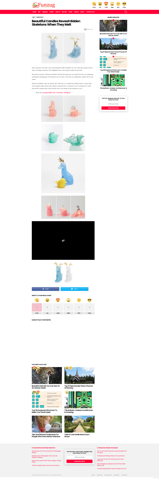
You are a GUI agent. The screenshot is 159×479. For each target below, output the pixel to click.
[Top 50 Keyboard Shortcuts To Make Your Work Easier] (47, 399)
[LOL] (67, 368)
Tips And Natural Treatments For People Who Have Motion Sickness (46, 435)
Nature (64, 12)
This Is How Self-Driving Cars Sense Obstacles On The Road (112, 451)
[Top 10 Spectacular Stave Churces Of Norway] (79, 375)
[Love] (34, 368)
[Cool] (34, 392)
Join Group (100, 475)
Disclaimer (116, 475)
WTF (118, 7)
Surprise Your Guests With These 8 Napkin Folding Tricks (46, 461)
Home (34, 12)
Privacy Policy (108, 475)
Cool (124, 7)
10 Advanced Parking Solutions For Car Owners (111, 456)
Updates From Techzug (108, 448)
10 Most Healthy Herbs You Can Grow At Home (45, 465)
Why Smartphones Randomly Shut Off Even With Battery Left (111, 464)
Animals (45, 12)
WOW (70, 12)
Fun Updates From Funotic (44, 448)
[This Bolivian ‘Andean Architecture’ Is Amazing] (79, 399)
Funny (52, 12)
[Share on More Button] (91, 289)
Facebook (60, 92)
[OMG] (38, 368)
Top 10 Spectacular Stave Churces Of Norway (78, 387)
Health (58, 12)
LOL (100, 7)
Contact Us (90, 12)
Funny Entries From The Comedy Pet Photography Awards (46, 451)
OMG (112, 7)
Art (39, 12)
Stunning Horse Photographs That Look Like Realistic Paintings (44, 456)
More (82, 12)
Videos (76, 12)
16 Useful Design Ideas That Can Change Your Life (111, 468)
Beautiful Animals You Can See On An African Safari (46, 387)
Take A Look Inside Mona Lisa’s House (77, 435)
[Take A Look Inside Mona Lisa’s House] (79, 424)
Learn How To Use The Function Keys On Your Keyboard (110, 459)
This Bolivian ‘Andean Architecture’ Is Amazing (78, 411)
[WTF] (70, 368)
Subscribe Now (113, 108)
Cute (94, 7)
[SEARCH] (126, 12)
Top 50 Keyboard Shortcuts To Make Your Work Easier (44, 411)
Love (106, 7)
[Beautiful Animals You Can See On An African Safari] (47, 375)
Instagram (67, 92)
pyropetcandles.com (49, 92)
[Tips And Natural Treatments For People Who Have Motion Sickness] (47, 424)
